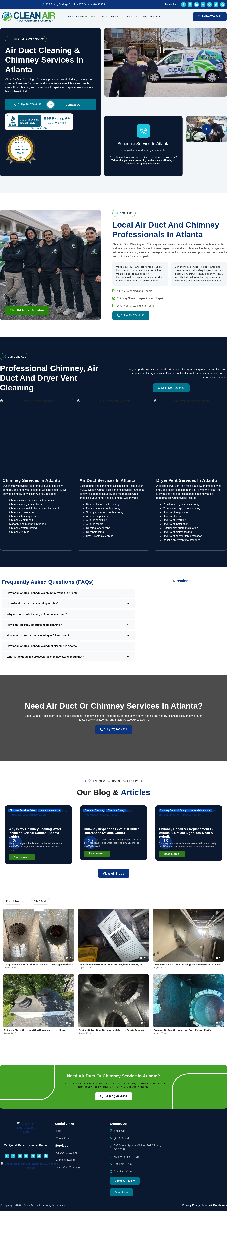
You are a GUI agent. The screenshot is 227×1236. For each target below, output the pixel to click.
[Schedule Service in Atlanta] (143, 131)
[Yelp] (222, 4)
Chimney (79, 16)
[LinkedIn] (196, 4)
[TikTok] (216, 4)
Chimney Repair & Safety (23, 810)
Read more (20, 857)
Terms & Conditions (214, 1205)
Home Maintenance (50, 810)
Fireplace (115, 16)
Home (70, 16)
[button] (27, 310)
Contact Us (154, 16)
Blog (144, 16)
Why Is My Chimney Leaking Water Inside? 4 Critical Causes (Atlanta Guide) (35, 832)
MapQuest (10, 1145)
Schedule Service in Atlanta (143, 143)
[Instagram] (190, 4)
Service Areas (133, 16)
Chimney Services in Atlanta (31, 480)
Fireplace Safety (116, 810)
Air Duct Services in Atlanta (107, 480)
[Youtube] (203, 4)
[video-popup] (207, 129)
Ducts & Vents (97, 16)
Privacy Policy (191, 1205)
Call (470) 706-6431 (29, 104)
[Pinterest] (209, 4)
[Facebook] (183, 4)
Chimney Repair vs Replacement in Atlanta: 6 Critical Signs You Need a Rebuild (186, 832)
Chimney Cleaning (94, 810)
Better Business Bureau (33, 1145)
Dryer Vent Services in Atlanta (186, 480)
